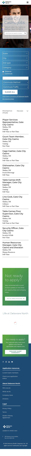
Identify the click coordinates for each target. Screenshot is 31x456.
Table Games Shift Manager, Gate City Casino (11, 182)
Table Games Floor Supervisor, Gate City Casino (12, 213)
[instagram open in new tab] (6, 362)
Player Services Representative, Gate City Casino (12, 122)
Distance (8, 71)
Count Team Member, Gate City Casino (13, 137)
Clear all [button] (10, 92)
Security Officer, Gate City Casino (13, 229)
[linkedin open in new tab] (9, 362)
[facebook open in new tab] (3, 362)
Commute (8, 74)
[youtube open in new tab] (12, 362)
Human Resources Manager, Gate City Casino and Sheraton (12, 245)
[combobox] (15, 33)
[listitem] (15, 125)
